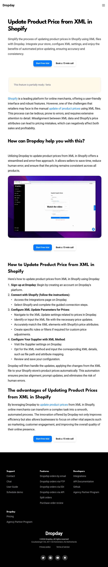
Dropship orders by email (53, 476)
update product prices (54, 404)
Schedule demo (15, 492)
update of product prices (64, 108)
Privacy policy (45, 547)
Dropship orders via (50, 486)
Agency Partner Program (86, 492)
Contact (11, 476)
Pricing (10, 516)
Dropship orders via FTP (52, 481)
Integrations (79, 476)
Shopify (13, 98)
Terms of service (63, 547)
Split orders (46, 497)
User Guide (12, 486)
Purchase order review (51, 503)
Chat (9, 481)
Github (76, 486)
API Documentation (83, 481)
